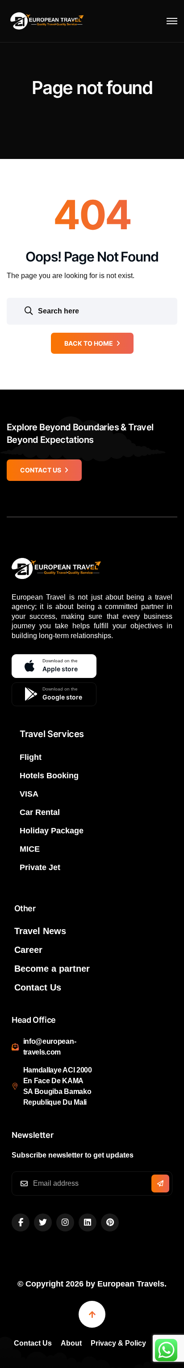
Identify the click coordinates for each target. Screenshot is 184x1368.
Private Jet (40, 867)
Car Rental (40, 812)
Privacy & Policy (118, 1343)
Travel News (40, 931)
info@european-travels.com (49, 1047)
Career (28, 950)
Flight (31, 757)
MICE (30, 849)
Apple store (60, 665)
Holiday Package (52, 830)
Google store (62, 693)
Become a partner (52, 968)
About (71, 1343)
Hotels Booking (49, 775)
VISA (29, 793)
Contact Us (37, 987)
